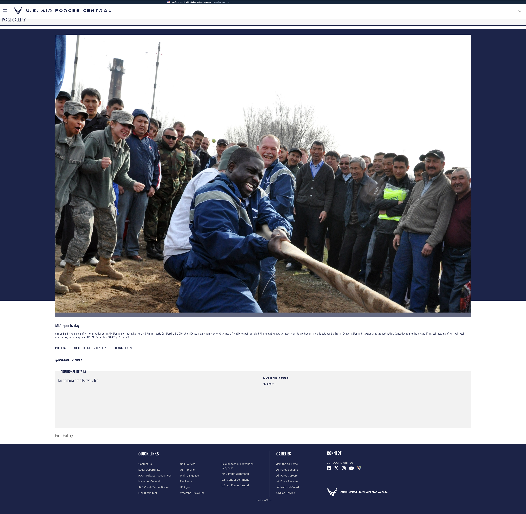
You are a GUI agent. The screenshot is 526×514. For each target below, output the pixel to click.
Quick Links (148, 454)
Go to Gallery (64, 435)
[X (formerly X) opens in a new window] (336, 468)
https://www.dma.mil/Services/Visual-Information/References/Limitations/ (350, 394)
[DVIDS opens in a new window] (359, 468)
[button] (222, 2)
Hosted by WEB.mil (263, 500)
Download (63, 360)
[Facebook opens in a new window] (329, 468)
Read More (269, 384)
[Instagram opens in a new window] (344, 468)
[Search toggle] (519, 10)
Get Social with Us (340, 462)
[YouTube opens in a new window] (351, 468)
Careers (283, 454)
